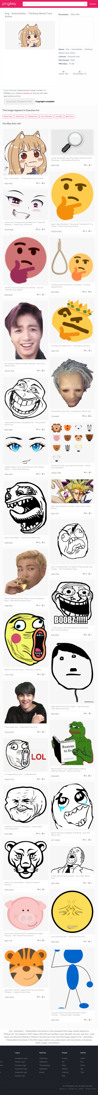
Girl (63, 1062)
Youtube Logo (20, 1065)
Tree (82, 1072)
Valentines (43, 1069)
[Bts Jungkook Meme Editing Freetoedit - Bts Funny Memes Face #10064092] (25, 331)
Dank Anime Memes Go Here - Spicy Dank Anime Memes (70, 507)
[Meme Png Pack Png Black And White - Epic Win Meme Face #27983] (72, 806)
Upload (93, 4)
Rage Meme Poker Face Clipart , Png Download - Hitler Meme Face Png (70, 707)
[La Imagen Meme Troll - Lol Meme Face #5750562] (25, 755)
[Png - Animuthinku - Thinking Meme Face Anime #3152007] (25, 152)
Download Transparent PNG (19, 101)
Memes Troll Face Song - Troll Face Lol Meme (22, 670)
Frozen (64, 1058)
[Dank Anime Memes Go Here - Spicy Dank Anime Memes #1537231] (72, 491)
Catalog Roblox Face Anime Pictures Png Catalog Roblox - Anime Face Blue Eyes (24, 468)
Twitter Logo (20, 1062)
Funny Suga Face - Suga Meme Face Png (20, 727)
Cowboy (65, 1072)
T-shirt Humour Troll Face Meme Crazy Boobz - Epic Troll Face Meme (70, 629)
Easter (41, 1072)
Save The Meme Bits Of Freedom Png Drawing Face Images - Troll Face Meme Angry (72, 568)
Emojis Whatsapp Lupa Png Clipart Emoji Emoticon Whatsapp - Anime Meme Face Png (71, 159)
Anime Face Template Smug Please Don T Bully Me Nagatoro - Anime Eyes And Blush (24, 223)
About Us (62, 1089)
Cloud (82, 1058)
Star (82, 1069)
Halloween (43, 1062)
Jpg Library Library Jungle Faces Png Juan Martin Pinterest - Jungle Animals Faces (24, 991)
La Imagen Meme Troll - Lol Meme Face (20, 774)
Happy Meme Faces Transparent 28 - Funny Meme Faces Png (24, 423)
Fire (81, 1062)
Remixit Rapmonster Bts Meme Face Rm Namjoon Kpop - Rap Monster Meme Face (24, 599)
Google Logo (20, 1076)
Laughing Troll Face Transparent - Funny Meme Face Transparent (23, 828)
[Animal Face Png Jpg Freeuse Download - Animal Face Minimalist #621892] (72, 442)
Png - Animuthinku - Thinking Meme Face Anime (23, 178)
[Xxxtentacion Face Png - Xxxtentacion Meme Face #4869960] (72, 383)
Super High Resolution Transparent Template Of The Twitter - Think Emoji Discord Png (72, 225)
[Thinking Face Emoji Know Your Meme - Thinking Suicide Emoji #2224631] (72, 259)
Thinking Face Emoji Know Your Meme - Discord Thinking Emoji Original (23, 289)
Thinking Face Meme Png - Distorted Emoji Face (70, 346)
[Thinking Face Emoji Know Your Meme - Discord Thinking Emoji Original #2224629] (25, 260)
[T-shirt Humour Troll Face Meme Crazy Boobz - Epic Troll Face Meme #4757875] (72, 603)
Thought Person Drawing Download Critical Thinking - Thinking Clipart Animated (68, 1014)
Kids (63, 1076)
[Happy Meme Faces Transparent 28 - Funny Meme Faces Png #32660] (25, 398)
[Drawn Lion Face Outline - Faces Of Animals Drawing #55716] (25, 860)
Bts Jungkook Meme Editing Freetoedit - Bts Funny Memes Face (24, 365)
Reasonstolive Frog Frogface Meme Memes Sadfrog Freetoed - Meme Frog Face (68, 770)
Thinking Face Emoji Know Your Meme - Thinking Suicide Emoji (70, 286)
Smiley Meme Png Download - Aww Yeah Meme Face (70, 877)
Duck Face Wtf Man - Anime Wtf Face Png (68, 937)
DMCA (81, 1089)
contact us (27, 93)
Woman (65, 1069)
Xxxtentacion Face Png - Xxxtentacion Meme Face (71, 411)
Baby (64, 1065)
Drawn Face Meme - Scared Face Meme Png (22, 538)
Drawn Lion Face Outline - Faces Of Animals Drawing (21, 883)
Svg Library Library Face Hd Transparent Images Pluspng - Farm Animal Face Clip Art (23, 934)
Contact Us (72, 1089)
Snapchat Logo (21, 1072)
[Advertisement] (29, 67)
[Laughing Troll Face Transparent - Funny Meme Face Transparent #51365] (25, 804)
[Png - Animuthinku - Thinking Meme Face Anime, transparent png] (30, 35)
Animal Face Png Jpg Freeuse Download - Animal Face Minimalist (70, 466)
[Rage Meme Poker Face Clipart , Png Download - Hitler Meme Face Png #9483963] (72, 672)
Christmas (43, 1058)
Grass (82, 1065)
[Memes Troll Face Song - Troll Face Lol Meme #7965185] (25, 639)
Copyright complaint (44, 101)
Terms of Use (91, 1089)
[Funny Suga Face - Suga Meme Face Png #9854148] (25, 703)
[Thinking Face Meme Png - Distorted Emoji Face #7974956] (72, 321)
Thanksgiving (44, 1065)
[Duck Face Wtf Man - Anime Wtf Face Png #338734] (72, 911)
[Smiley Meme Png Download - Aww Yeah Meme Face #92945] (72, 860)
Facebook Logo (21, 1069)
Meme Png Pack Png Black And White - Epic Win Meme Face (70, 834)
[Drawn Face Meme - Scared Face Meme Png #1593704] (25, 507)
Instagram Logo (21, 1058)
